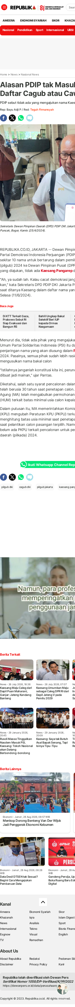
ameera (9, 20)
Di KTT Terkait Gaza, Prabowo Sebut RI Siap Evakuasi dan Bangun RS (16, 321)
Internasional (55, 30)
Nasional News (30, 74)
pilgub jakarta (45, 487)
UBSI (70, 30)
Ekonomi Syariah (33, 20)
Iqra (31, 917)
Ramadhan (36, 940)
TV (2, 940)
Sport (39, 30)
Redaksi (34, 958)
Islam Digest (66, 917)
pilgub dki (7, 487)
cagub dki (25, 487)
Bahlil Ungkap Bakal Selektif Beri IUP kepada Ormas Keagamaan (52, 321)
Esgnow (5, 934)
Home (3, 74)
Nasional (8, 30)
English (63, 934)
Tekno (33, 928)
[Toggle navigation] (4, 7)
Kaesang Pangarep (56, 270)
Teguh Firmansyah (42, 109)
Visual (33, 934)
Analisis (34, 923)
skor (55, 20)
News (14, 74)
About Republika (10, 958)
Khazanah (6, 917)
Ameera (5, 911)
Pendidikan (24, 30)
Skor (61, 911)
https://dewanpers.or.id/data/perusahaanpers (32, 985)
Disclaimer (6, 964)
